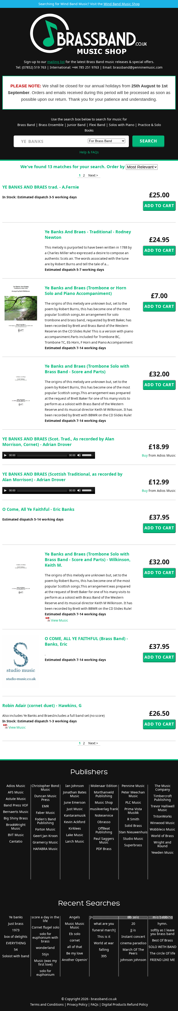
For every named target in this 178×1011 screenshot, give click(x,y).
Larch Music (74, 841)
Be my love (74, 953)
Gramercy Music (45, 842)
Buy (145, 455)
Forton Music (45, 829)
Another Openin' (75, 959)
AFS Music (16, 792)
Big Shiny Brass (16, 818)
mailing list (56, 62)
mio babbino (162, 917)
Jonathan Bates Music (74, 794)
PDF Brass (103, 849)
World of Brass (162, 836)
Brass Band (26, 125)
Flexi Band (97, 125)
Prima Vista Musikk (133, 811)
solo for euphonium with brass (45, 937)
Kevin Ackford (74, 822)
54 (16, 949)
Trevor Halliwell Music (163, 808)
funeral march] (104, 930)
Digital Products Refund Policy (125, 1004)
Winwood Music (162, 823)
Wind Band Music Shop (122, 4)
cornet (75, 940)
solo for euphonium (45, 973)
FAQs (95, 1004)
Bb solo (133, 917)
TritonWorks (162, 816)
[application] (48, 455)
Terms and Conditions (47, 1004)
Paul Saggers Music (104, 840)
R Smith (133, 819)
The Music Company (163, 788)
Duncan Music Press (45, 798)
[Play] (5, 455)
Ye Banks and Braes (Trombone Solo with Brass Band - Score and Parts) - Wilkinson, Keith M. (87, 559)
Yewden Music (162, 852)
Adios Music (15, 786)
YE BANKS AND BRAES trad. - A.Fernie (40, 187)
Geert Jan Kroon (45, 836)
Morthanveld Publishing (104, 794)
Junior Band (76, 125)
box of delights (15, 936)
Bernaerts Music (16, 811)
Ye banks (16, 917)
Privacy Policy (77, 1004)
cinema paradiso (133, 943)
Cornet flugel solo (45, 927)
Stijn (45, 954)
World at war (104, 943)
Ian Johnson (74, 786)
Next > (93, 175)
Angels (74, 917)
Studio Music (133, 838)
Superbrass (133, 845)
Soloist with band (15, 956)
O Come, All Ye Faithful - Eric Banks (38, 509)
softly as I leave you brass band (162, 932)
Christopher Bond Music (45, 788)
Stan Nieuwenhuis (133, 832)
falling (104, 949)
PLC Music (133, 802)
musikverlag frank (104, 809)
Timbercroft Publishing (162, 798)
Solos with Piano (121, 125)
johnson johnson (133, 959)
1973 (15, 930)
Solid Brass (133, 825)
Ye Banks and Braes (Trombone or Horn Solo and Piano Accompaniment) (85, 290)
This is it (103, 936)
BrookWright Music (15, 826)
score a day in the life (45, 919)
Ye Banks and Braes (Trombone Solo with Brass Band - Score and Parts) (87, 368)
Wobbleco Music (162, 829)
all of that (74, 947)
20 (133, 923)
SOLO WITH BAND (162, 947)
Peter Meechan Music (133, 794)
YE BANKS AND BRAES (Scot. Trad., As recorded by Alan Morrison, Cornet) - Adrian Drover (58, 441)
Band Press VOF (16, 805)
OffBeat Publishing (103, 830)
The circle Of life (162, 953)
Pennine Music (133, 786)
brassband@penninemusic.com (137, 67)
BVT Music (16, 835)
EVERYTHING (16, 943)
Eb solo (74, 934)
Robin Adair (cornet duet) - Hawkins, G (42, 705)
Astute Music (16, 798)
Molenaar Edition (104, 786)
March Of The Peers (133, 951)
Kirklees (75, 828)
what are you (104, 923)
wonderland (45, 947)
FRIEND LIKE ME (162, 959)
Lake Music (74, 835)
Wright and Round (162, 844)
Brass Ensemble (51, 125)
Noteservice (104, 815)
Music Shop (104, 802)
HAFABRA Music (45, 849)
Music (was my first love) (45, 962)
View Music (59, 620)
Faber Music (45, 812)
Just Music (75, 809)
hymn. (162, 923)
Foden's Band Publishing (45, 821)
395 (104, 956)
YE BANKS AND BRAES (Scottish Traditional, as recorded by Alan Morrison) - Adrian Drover (62, 476)
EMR (45, 806)
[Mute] (79, 455)
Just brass (15, 923)
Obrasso (103, 822)
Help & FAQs (89, 152)
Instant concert (133, 936)
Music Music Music (74, 925)
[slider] (88, 455)
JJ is (133, 930)
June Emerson (75, 802)
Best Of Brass (162, 940)
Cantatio (15, 841)
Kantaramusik (75, 815)
